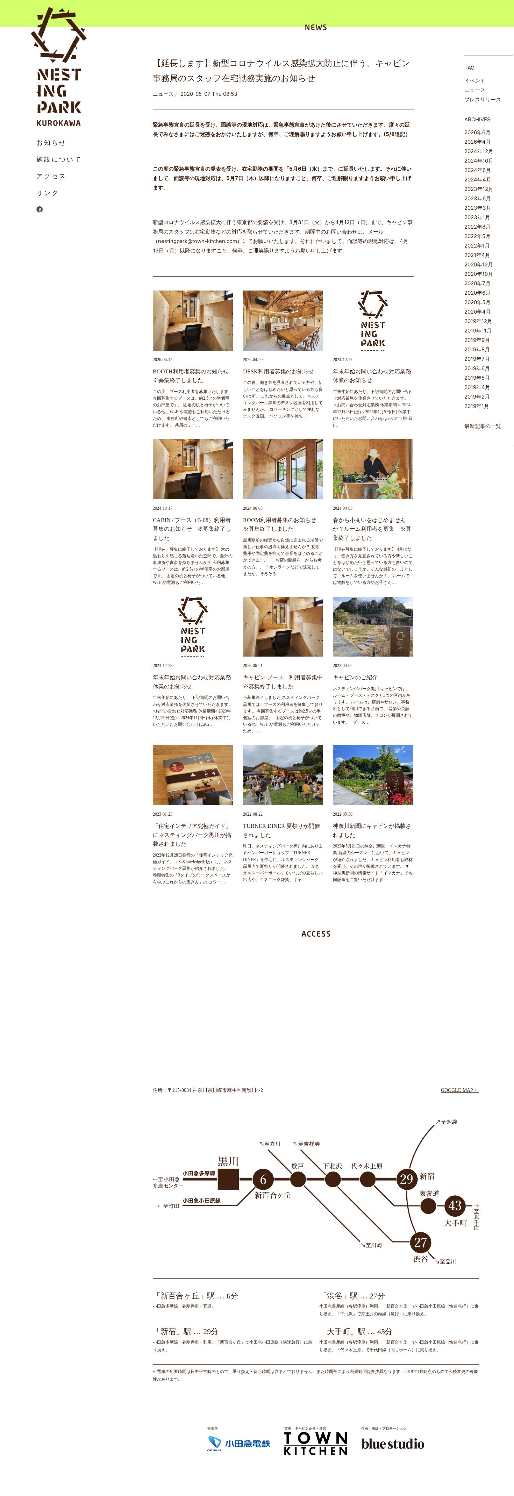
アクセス (51, 176)
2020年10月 (478, 274)
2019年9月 (477, 340)
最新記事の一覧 (482, 426)
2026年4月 (477, 141)
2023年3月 (477, 208)
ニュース (474, 90)
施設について (59, 159)
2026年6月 (477, 132)
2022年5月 (477, 236)
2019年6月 (477, 368)
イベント (474, 80)
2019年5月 (477, 377)
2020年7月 (477, 283)
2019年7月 (477, 359)
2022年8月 (477, 226)
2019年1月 (476, 406)
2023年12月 (478, 189)
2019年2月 (477, 396)
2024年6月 (477, 170)
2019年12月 (478, 321)
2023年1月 (477, 217)
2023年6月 (477, 198)
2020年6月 (477, 292)
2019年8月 (477, 349)
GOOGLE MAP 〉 (460, 1090)
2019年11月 (478, 330)
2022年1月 (477, 245)
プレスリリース (482, 99)
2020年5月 (477, 302)
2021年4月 (477, 255)
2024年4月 (477, 179)
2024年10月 (478, 160)
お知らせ (51, 142)
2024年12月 (478, 151)
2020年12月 (478, 264)
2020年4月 (477, 311)
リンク (47, 192)
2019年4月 (477, 387)
